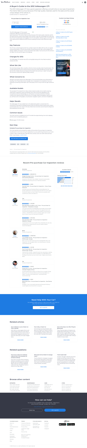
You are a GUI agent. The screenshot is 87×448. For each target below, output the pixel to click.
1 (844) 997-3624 (38, 406)
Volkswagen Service (48, 384)
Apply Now (62, 73)
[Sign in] (85, 2)
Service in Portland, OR (66, 386)
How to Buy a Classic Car (40, 327)
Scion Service (47, 387)
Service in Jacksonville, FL (67, 384)
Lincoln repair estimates (15, 390)
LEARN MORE (23, 135)
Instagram (46, 428)
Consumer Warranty (25, 423)
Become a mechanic (45, 2)
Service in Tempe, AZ (66, 387)
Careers (11, 428)
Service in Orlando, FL (66, 389)
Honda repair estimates (14, 386)
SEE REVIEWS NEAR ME (66, 186)
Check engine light (61, 354)
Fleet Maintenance (14, 426)
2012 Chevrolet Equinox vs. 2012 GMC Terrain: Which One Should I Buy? (64, 56)
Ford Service (47, 390)
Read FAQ (32, 410)
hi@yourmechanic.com (47, 406)
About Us (12, 423)
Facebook (46, 423)
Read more (20, 340)
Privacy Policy (24, 426)
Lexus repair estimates (14, 387)
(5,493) (46, 26)
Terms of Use (24, 431)
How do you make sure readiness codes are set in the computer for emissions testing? (19, 356)
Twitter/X (46, 426)
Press (11, 425)
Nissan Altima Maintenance (32, 387)
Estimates (12, 434)
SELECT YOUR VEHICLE (21, 26)
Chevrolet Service (48, 389)
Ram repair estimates (14, 389)
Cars (11, 432)
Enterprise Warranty (25, 425)
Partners (12, 439)
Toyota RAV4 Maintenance (32, 390)
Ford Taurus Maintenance (32, 389)
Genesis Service (47, 386)
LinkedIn (46, 425)
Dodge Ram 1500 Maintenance (33, 384)
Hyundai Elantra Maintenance (33, 386)
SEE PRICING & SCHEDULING (19, 138)
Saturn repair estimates (15, 384)
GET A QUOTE (43, 307)
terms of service (32, 153)
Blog (11, 441)
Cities (11, 430)
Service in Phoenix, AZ (66, 390)
